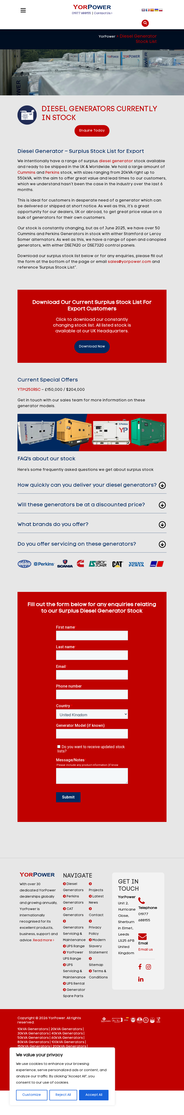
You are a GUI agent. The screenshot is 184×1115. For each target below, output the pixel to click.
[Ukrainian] (156, 10)
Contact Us (102, 13)
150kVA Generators (33, 1046)
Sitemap (96, 965)
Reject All (63, 1095)
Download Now (92, 346)
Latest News (96, 900)
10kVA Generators (32, 1029)
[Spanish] (152, 10)
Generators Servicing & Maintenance (74, 934)
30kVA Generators (33, 1033)
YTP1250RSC (28, 390)
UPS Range (75, 946)
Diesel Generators (73, 887)
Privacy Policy (95, 931)
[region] (62, 1076)
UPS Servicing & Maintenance (74, 971)
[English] (143, 10)
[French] (148, 10)
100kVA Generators (68, 1042)
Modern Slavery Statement (98, 946)
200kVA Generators (69, 1046)
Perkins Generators (73, 900)
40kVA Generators (67, 1033)
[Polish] (161, 10)
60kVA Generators (67, 1038)
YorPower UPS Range (73, 956)
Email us (145, 950)
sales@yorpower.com (129, 262)
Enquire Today (92, 131)
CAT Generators (73, 912)
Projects (96, 890)
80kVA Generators (33, 1042)
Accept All (94, 1095)
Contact (96, 915)
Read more (43, 940)
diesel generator (116, 161)
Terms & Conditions (98, 974)
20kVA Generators (66, 1029)
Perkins (52, 173)
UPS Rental (75, 984)
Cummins (26, 173)
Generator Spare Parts (74, 993)
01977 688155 (81, 13)
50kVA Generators (33, 1038)
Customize (31, 1095)
